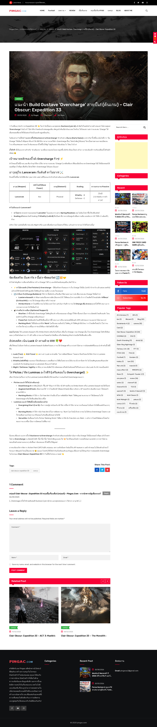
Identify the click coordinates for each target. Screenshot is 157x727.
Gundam (133, 357)
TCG (133, 387)
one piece (121, 378)
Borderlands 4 (123, 324)
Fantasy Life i (123, 349)
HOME (42, 11)
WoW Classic (132, 395)
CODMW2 (121, 336)
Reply (106, 493)
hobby (120, 361)
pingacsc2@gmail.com (129, 671)
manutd (133, 366)
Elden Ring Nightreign (126, 345)
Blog (140, 319)
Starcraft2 (122, 387)
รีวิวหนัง (133, 404)
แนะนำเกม (121, 412)
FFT (136, 349)
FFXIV (121, 353)
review (134, 378)
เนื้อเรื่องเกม (83, 11)
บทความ (61, 11)
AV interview (122, 315)
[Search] (147, 10)
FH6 (131, 353)
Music (120, 374)
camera (138, 324)
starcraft (132, 383)
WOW (120, 395)
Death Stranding (124, 340)
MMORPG (136, 370)
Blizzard (129, 319)
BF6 (135, 315)
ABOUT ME (128, 11)
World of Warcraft (137, 391)
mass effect (122, 370)
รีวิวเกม (120, 408)
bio (119, 319)
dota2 (139, 340)
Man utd (121, 366)
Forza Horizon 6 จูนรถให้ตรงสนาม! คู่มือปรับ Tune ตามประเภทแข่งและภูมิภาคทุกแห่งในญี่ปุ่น (53, 2)
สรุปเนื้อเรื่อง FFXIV (97, 11)
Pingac (36, 115)
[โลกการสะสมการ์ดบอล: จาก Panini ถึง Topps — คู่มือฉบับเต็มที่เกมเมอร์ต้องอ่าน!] (123, 255)
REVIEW (72, 11)
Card (120, 328)
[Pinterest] (107, 470)
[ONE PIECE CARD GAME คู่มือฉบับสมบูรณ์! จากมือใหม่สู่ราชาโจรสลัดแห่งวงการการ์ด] (140, 227)
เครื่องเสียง (133, 408)
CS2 (132, 336)
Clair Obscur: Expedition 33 (20, 471)
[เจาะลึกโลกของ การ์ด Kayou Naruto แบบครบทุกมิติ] (140, 254)
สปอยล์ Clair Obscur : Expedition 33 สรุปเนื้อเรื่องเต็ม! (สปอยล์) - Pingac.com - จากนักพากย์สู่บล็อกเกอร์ (55, 493)
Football (51, 11)
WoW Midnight (123, 399)
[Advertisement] (131, 155)
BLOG (118, 11)
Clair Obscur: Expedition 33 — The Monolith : (32, 635)
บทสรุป (110, 11)
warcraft (121, 391)
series (120, 383)
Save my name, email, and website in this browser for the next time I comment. (44, 564)
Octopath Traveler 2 (135, 374)
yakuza (137, 399)
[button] (103, 581)
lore (131, 361)
